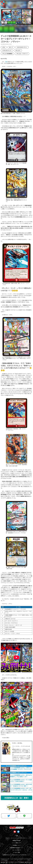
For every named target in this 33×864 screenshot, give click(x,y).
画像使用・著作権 (16, 840)
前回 (6, 61)
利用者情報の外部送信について (16, 847)
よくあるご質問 (16, 852)
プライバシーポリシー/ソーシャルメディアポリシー (16, 838)
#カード (11, 47)
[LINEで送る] (24, 815)
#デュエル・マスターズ (22, 53)
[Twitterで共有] (8, 815)
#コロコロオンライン (22, 47)
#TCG (3, 47)
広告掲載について (16, 845)
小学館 (16, 835)
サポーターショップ (16, 850)
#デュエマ (18, 50)
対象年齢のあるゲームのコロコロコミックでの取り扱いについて (16, 854)
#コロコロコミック (6, 50)
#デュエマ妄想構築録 (7, 53)
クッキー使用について (16, 842)
